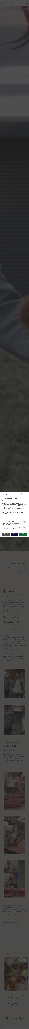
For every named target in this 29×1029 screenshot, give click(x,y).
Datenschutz (24, 494)
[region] (14, 514)
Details (20, 527)
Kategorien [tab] (6, 517)
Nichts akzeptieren (14, 534)
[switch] (24, 522)
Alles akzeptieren (23, 534)
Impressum (17, 494)
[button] (24, 521)
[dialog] (14, 514)
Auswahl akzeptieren (6, 534)
